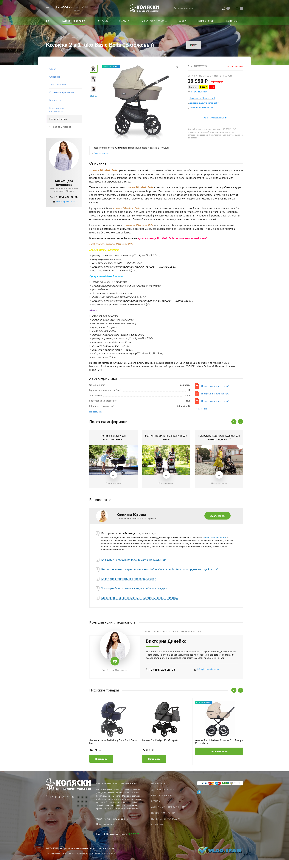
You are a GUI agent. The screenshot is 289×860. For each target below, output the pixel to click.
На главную (158, 783)
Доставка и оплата (163, 789)
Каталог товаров (161, 795)
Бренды (155, 801)
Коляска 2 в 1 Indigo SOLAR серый (160, 740)
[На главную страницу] (144, 7)
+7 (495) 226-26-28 (65, 197)
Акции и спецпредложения (168, 807)
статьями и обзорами (214, 537)
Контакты (157, 824)
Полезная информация (165, 818)
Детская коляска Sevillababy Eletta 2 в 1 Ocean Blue (113, 742)
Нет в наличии (219, 751)
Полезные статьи (113, 483)
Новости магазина (163, 812)
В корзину (101, 758)
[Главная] (48, 37)
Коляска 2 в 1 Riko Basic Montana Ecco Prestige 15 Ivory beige (219, 742)
